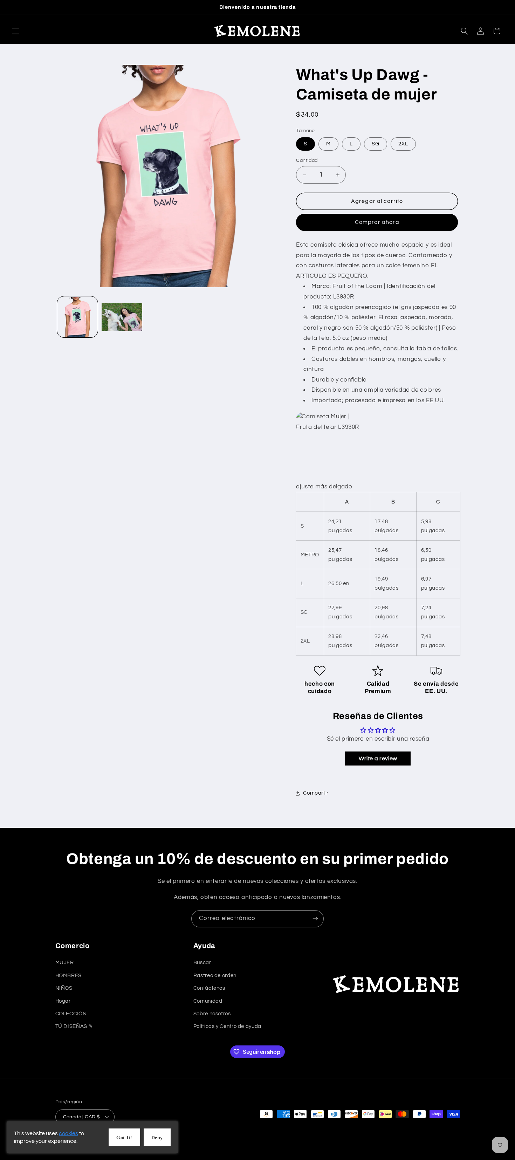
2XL (403, 143)
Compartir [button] (316, 793)
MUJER (64, 963)
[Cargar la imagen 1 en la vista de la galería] (77, 317)
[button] (15, 31)
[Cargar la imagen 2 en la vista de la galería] (122, 317)
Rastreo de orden (214, 975)
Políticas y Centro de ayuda (227, 1026)
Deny (157, 1137)
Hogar (63, 1001)
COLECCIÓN (71, 1013)
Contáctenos (209, 988)
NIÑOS (64, 988)
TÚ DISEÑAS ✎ (74, 1026)
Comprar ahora (377, 222)
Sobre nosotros (212, 1013)
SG (375, 143)
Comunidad (207, 1001)
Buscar (202, 963)
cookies (68, 1133)
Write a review (378, 759)
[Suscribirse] (315, 918)
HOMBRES (68, 975)
